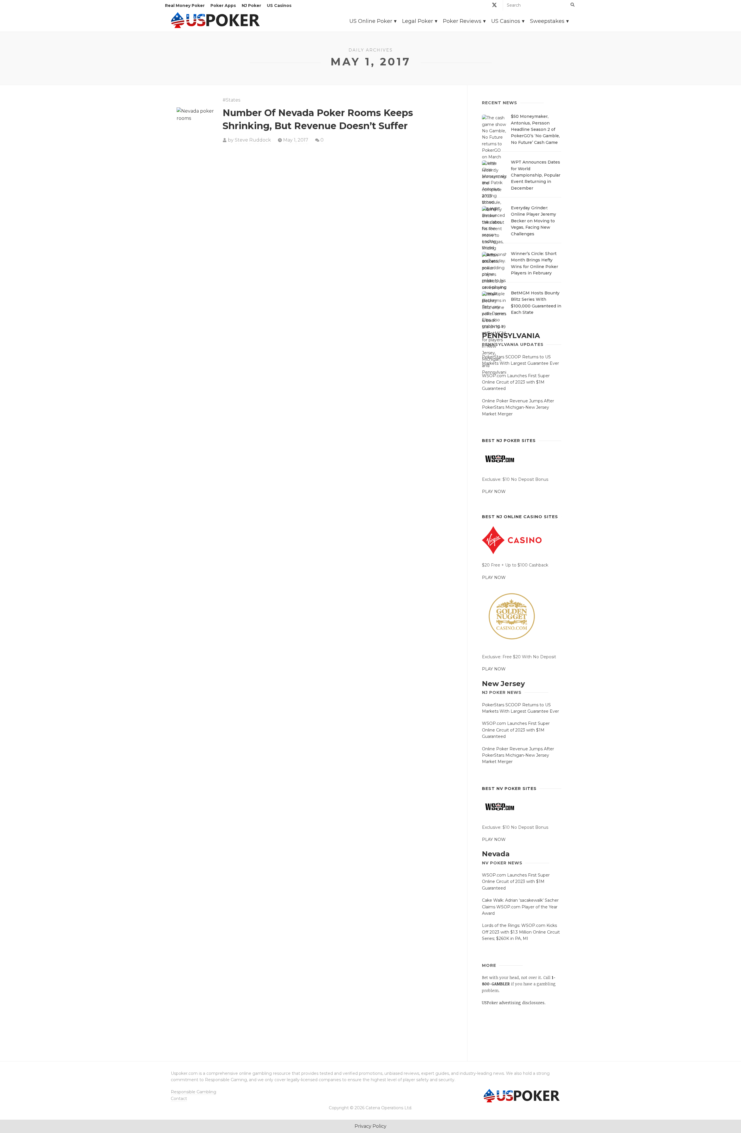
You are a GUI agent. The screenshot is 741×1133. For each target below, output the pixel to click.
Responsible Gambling (193, 1091)
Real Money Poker (185, 5)
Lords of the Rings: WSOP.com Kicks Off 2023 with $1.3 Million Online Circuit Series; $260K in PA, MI (521, 932)
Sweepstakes (547, 21)
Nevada (496, 854)
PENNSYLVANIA (511, 335)
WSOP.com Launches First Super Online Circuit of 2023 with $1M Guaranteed (516, 382)
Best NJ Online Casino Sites (520, 516)
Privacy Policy (370, 1126)
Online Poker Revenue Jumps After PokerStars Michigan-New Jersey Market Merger (518, 407)
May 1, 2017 (295, 140)
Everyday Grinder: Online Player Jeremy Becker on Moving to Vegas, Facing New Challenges (533, 220)
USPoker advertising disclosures (513, 1002)
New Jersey (503, 683)
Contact (179, 1098)
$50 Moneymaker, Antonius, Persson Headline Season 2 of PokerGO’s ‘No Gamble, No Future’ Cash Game (535, 129)
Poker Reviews (462, 21)
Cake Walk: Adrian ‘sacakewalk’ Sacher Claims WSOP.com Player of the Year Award (520, 907)
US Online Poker (370, 21)
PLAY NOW (494, 491)
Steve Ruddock (253, 140)
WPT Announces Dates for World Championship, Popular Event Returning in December (535, 175)
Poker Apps (223, 5)
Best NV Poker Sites (509, 788)
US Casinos (279, 5)
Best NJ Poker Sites (509, 440)
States (233, 100)
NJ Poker (251, 5)
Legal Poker (417, 21)
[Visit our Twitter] (494, 6)
